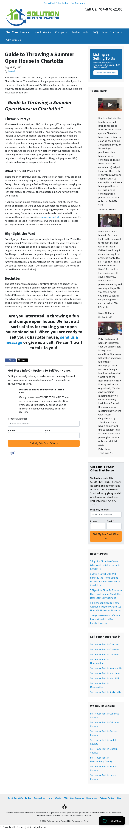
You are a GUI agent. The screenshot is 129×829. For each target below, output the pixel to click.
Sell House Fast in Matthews (105, 673)
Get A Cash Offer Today (56, 3)
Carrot (86, 821)
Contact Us (13, 40)
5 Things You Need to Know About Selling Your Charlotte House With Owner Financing (105, 606)
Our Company (78, 3)
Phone (11, 430)
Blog (119, 798)
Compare (61, 32)
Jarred (11, 71)
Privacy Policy (107, 798)
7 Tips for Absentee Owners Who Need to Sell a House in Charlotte (105, 565)
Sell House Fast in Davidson (104, 654)
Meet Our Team (112, 32)
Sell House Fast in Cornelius (105, 649)
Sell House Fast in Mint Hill (104, 678)
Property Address (17, 418)
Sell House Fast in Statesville (105, 692)
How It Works (42, 32)
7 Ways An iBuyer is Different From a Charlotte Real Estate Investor (105, 619)
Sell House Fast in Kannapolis (106, 668)
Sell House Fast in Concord (104, 644)
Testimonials (80, 32)
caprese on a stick (49, 217)
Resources (91, 798)
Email (49, 430)
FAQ (95, 32)
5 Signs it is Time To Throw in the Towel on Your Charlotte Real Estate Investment (106, 594)
